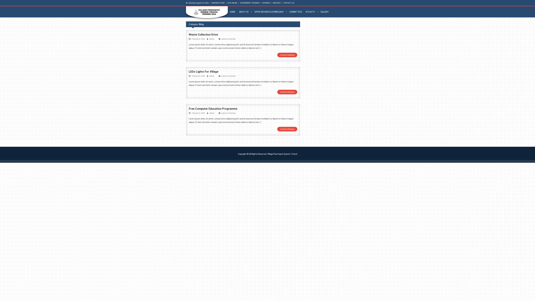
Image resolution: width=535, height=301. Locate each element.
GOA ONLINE (232, 3)
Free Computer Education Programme (213, 108)
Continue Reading (287, 55)
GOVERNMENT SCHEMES (249, 3)
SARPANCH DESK (218, 3)
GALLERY (325, 12)
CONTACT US (288, 3)
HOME (232, 12)
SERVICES (276, 3)
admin (211, 39)
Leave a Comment (228, 39)
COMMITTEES (295, 12)
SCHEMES (266, 3)
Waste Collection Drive (203, 34)
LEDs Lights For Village (203, 71)
